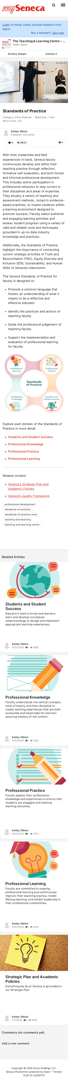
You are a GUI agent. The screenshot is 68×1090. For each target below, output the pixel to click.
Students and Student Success (30, 437)
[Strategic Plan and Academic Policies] (34, 953)
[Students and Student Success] (34, 580)
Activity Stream (17, 53)
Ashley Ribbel (19, 131)
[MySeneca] (23, 9)
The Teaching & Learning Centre (36, 41)
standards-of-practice (17, 509)
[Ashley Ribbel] (6, 132)
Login (6, 24)
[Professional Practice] (34, 766)
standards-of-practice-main (21, 514)
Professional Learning (24, 458)
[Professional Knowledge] (34, 673)
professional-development (20, 504)
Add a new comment (15, 1043)
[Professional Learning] (34, 860)
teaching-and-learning (18, 519)
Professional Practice (23, 451)
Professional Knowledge (25, 444)
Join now (58, 33)
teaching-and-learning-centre (22, 524)
